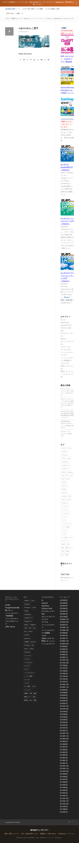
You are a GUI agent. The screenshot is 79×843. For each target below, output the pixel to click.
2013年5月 (64, 785)
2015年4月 (64, 722)
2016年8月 (64, 692)
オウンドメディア (67, 341)
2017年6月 (64, 671)
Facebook (64, 325)
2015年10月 (64, 709)
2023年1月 (64, 614)
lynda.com (64, 486)
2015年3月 (64, 725)
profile (7, 605)
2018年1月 (64, 657)
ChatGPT (64, 448)
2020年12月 (64, 619)
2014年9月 (64, 741)
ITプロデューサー (67, 333)
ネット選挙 (64, 537)
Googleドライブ (66, 465)
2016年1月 (64, 703)
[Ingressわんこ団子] (9, 31)
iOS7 (67, 475)
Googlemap (65, 462)
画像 (67, 554)
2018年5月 (64, 649)
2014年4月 (64, 755)
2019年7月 (64, 635)
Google (69, 458)
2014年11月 (64, 736)
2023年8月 (64, 603)
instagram (70, 472)
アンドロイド (65, 506)
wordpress (64, 503)
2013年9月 (64, 774)
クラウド (64, 347)
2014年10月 (64, 739)
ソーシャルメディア (67, 523)
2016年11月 (64, 687)
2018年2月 (64, 654)
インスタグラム (65, 513)
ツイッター (64, 530)
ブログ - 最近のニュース (14, 18)
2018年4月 (64, 652)
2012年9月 (64, 806)
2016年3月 (64, 698)
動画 (63, 547)
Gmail (63, 458)
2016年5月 (64, 695)
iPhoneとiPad (66, 328)
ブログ (63, 363)
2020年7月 (64, 625)
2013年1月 (64, 795)
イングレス (64, 510)
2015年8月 (64, 714)
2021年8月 (64, 617)
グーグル (64, 350)
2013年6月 (64, 782)
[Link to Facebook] (72, 822)
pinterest (64, 492)
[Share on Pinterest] (31, 60)
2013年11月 (64, 768)
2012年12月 (64, 798)
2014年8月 (64, 744)
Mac (62, 339)
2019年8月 (64, 633)
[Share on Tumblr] (38, 60)
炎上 (63, 554)
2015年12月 (64, 706)
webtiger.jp (60, 2)
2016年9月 (64, 690)
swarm (63, 499)
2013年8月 (64, 777)
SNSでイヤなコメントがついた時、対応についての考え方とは (67, 392)
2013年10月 (64, 771)
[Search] (22, 13)
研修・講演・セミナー (12, 834)
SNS (70, 496)
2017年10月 (64, 663)
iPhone (68, 479)
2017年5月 (64, 673)
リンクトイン (65, 541)
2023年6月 (64, 608)
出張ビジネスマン (67, 366)
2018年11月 (64, 641)
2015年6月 (64, 717)
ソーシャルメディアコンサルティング (11, 621)
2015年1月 (64, 730)
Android (64, 322)
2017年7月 (64, 668)
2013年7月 (64, 779)
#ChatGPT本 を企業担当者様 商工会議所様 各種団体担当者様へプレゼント (67, 414)
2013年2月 (64, 793)
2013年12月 (64, 766)
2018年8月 (64, 646)
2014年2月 (64, 760)
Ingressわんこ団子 (28, 28)
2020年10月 (64, 622)
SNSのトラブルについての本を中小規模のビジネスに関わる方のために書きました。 (67, 403)
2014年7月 (64, 747)
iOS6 (63, 475)
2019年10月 (64, 630)
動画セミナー (69, 547)
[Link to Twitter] (69, 822)
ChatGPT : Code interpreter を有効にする (67, 433)
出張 (68, 544)
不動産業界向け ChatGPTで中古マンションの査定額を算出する (67, 424)
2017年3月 (64, 679)
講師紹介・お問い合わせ (48, 834)
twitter (69, 499)
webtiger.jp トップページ (66, 834)
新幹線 (67, 551)
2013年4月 (64, 787)
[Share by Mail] (48, 60)
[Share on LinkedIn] (34, 60)
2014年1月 (64, 763)
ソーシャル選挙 (65, 527)
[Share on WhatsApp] (27, 60)
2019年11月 (64, 627)
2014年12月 (64, 733)
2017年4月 (64, 676)
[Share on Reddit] (45, 60)
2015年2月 (64, 728)
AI (61, 320)
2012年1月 (64, 812)
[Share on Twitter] (24, 60)
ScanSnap (64, 496)
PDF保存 (64, 489)
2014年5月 (64, 752)
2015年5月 (64, 720)
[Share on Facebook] (20, 60)
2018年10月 (64, 644)
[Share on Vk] (41, 60)
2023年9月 (64, 600)
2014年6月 (64, 749)
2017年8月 (64, 665)
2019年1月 (64, 638)
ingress (63, 472)
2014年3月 (64, 758)
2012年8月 (64, 809)
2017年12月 (64, 660)
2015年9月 (64, 711)
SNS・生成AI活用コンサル (29, 834)
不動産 (63, 544)
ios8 (71, 475)
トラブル (64, 534)
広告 (63, 551)
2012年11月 (64, 801)
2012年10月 (64, 804)
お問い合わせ (10, 626)
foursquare (65, 455)
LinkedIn (64, 482)
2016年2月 (64, 701)
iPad (63, 479)
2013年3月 (64, 790)
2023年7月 (64, 606)
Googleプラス (65, 468)
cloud (69, 448)
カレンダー (64, 516)
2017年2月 (64, 682)
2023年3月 (64, 611)
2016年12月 (64, 684)
